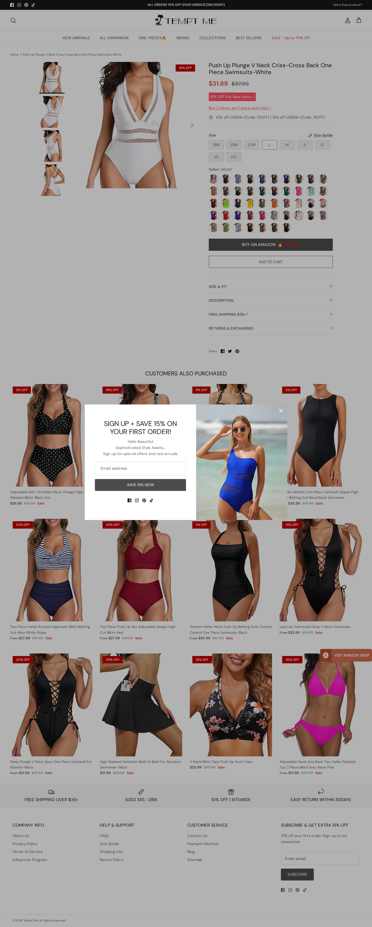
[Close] (280, 410)
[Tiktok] (151, 500)
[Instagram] (137, 500)
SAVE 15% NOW (140, 484)
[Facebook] (129, 500)
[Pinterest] (144, 500)
